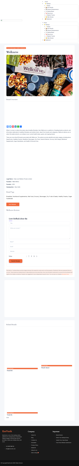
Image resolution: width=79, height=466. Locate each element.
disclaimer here (65, 274)
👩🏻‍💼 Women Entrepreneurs (52, 9)
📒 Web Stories (49, 17)
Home (46, 1)
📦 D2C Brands (49, 7)
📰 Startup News (50, 11)
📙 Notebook (48, 19)
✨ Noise (48, 5)
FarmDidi (9, 370)
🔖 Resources (49, 13)
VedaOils (9, 415)
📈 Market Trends (50, 15)
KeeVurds (7, 431)
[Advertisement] (39, 113)
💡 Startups (48, 3)
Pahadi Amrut (45, 368)
